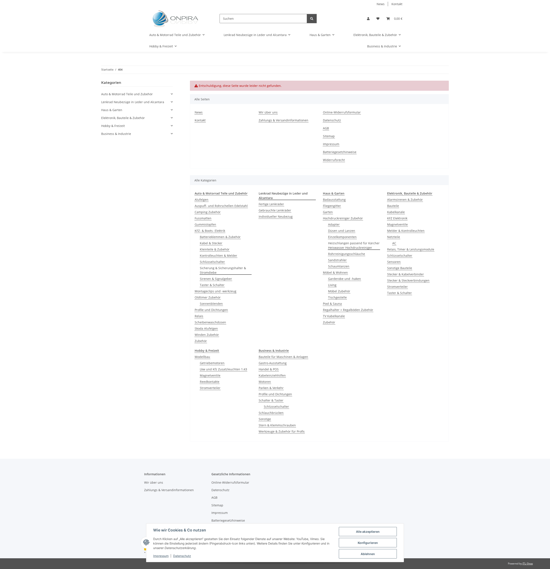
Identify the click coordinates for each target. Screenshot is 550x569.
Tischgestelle (337, 297)
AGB (326, 128)
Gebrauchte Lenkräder (275, 210)
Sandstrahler (337, 260)
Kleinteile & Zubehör (214, 249)
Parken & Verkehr (271, 388)
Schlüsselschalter (212, 262)
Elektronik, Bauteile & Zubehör (123, 118)
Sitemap (329, 136)
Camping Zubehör (208, 212)
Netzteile (393, 237)
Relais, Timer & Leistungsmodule (410, 249)
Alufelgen (201, 200)
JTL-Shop (527, 563)
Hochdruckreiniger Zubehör (343, 218)
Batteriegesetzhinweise (339, 152)
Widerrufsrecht (334, 160)
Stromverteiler (397, 287)
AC (394, 243)
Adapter (334, 224)
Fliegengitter (332, 206)
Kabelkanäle (396, 212)
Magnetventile (397, 224)
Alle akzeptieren (368, 531)
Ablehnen (368, 554)
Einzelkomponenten (342, 237)
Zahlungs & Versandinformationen (283, 120)
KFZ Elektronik (397, 218)
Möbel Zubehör (339, 291)
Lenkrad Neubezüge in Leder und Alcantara (132, 102)
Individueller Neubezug (276, 216)
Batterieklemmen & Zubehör (220, 237)
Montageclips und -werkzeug (215, 291)
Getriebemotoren (212, 363)
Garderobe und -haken (344, 279)
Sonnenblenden (211, 304)
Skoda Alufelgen (206, 328)
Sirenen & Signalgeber (216, 279)
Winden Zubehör (207, 335)
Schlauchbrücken (271, 413)
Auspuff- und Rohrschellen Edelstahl (221, 206)
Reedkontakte (209, 382)
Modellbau (202, 357)
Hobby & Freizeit (113, 126)
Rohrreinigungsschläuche (346, 254)
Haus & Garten (111, 110)
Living (332, 285)
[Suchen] (312, 18)
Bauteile (393, 206)
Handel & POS (269, 369)
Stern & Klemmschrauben (277, 425)
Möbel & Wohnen (335, 272)
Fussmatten (203, 218)
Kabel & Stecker (211, 243)
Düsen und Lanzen (341, 231)
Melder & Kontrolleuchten (406, 231)
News (381, 4)
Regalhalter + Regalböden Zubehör (348, 310)
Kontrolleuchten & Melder (218, 256)
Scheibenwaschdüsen (210, 322)
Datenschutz (182, 556)
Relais (199, 316)
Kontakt (396, 4)
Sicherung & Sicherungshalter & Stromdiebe (223, 270)
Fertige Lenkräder (271, 204)
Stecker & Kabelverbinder (405, 274)
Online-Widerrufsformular (342, 112)
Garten (328, 212)
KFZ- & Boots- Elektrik (210, 231)
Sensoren (394, 262)
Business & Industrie (116, 134)
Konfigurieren (368, 543)
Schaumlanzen (338, 266)
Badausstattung (334, 200)
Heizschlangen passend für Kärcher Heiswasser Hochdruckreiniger (354, 245)
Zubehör (201, 341)
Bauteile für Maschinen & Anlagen (283, 357)
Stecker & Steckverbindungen (408, 280)
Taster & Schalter (212, 285)
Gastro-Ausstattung (273, 363)
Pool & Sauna (332, 304)
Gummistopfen (205, 224)
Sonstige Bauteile (399, 268)
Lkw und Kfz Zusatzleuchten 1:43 (223, 369)
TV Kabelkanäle (334, 316)
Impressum (161, 556)
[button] (368, 18)
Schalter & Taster (271, 400)
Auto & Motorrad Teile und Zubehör (127, 94)
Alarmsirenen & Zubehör (405, 200)
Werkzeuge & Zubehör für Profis (282, 431)
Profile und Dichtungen (211, 310)
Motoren (265, 382)
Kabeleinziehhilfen (272, 375)
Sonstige (265, 419)
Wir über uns (268, 112)
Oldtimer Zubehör (208, 297)
